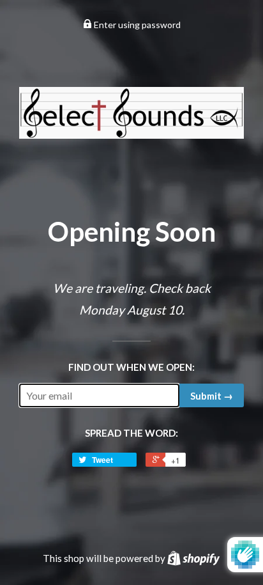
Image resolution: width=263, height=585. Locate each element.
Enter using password (136, 24)
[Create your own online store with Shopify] (193, 558)
